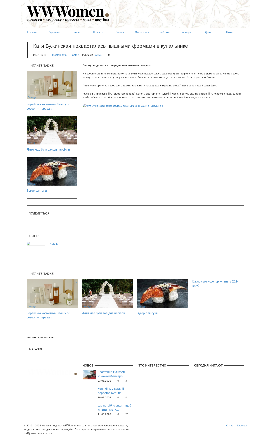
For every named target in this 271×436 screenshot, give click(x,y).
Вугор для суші (37, 190)
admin (75, 55)
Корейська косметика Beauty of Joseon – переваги (48, 106)
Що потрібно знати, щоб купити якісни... (114, 407)
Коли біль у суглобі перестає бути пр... (111, 390)
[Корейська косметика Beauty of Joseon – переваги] (52, 85)
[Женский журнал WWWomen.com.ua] (68, 13)
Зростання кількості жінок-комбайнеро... (111, 374)
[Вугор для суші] (52, 171)
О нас (229, 425)
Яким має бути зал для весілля (48, 149)
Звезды (98, 55)
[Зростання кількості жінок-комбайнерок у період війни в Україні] (89, 374)
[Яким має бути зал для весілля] (52, 130)
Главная (242, 425)
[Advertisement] (177, 12)
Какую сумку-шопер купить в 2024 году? (215, 283)
